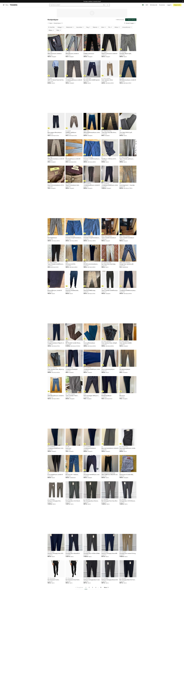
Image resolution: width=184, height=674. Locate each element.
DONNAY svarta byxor (89, 53)
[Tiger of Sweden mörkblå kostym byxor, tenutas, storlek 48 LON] (109, 279)
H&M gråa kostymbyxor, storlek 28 (56, 158)
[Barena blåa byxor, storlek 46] (56, 279)
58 (120, 499)
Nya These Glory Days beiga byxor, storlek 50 (108, 264)
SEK (147, 5)
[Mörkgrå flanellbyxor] (109, 384)
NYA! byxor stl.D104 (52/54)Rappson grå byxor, (72, 264)
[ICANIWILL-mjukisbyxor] (74, 121)
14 (100, 587)
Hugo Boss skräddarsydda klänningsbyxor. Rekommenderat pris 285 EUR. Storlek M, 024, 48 (73, 290)
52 (48, 183)
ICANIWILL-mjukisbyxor (71, 132)
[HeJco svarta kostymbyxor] (109, 358)
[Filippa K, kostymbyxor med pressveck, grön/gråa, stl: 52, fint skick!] (74, 174)
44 (120, 78)
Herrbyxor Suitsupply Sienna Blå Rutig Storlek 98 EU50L (109, 553)
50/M (67, 473)
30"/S (85, 394)
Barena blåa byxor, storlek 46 (55, 290)
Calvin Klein (88, 78)
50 (102, 52)
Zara (51, 394)
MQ (68, 446)
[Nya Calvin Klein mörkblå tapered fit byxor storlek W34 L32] (92, 68)
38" (48, 578)
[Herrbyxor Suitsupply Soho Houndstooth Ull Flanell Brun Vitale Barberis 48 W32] (56, 489)
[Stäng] (182, 1)
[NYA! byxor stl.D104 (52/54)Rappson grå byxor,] (74, 253)
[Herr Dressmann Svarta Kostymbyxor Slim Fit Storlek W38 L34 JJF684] (56, 568)
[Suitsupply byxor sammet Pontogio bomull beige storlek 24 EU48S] (127, 542)
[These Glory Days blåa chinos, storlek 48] (109, 121)
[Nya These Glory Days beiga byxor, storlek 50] (109, 253)
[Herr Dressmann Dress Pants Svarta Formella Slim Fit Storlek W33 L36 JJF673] (74, 568)
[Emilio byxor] (74, 437)
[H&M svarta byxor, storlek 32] (56, 42)
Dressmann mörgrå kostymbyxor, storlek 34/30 (73, 237)
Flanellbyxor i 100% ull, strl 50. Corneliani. (108, 159)
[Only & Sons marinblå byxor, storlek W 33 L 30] (92, 463)
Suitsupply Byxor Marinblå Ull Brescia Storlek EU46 (72, 553)
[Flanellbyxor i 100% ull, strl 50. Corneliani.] (109, 147)
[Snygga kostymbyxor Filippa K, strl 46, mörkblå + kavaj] (56, 331)
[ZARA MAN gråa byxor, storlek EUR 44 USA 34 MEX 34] (56, 384)
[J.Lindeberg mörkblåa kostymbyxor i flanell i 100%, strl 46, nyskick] (127, 279)
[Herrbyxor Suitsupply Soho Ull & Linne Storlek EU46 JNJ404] (56, 542)
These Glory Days (107, 130)
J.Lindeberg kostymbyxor (90, 448)
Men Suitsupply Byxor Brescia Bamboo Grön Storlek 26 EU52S (91, 501)
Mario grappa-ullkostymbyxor (55, 132)
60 (102, 499)
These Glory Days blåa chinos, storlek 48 (108, 132)
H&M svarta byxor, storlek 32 (54, 53)
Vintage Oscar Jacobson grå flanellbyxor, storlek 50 (126, 264)
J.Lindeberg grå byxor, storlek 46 (92, 185)
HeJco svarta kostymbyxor (107, 369)
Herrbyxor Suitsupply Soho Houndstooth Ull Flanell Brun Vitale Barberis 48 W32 (56, 501)
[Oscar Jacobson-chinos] (109, 68)
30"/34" (85, 157)
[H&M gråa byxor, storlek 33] (74, 42)
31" (84, 52)
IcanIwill (69, 130)
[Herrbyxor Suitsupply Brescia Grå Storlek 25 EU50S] (109, 568)
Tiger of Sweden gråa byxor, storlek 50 (126, 159)
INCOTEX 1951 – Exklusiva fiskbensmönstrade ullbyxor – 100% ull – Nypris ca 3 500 (74, 474)
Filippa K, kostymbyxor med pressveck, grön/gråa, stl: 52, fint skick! (74, 185)
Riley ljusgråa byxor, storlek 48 (73, 158)
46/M (85, 130)
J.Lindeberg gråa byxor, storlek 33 (74, 80)
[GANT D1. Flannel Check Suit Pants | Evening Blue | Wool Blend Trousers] (56, 68)
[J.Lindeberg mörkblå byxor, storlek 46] (109, 174)
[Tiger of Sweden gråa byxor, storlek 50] (127, 147)
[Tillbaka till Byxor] (48, 23)
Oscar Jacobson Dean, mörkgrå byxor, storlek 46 (109, 343)
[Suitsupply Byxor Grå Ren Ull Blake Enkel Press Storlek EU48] (92, 542)
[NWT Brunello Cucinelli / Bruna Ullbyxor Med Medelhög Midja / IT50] (74, 331)
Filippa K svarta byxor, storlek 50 (109, 53)
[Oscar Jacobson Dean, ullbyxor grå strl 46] (56, 358)
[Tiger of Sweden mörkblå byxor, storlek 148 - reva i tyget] (56, 253)
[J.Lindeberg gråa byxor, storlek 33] (74, 68)
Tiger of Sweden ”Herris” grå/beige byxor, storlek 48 (72, 395)
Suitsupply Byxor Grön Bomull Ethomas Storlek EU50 (73, 501)
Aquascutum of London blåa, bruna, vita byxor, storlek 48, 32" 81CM (127, 474)
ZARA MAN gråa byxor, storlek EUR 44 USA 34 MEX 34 (56, 395)
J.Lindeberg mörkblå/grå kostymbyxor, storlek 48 (71, 369)
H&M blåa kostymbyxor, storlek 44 (127, 80)
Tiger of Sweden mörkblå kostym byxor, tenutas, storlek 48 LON (109, 290)
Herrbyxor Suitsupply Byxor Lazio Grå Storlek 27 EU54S (92, 580)
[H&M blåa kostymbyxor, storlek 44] (127, 68)
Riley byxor (122, 395)
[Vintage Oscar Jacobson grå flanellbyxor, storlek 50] (127, 253)
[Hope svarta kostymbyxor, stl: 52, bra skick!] (56, 174)
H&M (51, 52)
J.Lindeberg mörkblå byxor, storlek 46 (109, 185)
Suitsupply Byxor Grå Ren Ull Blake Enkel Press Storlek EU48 (92, 553)
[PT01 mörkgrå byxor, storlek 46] (56, 463)
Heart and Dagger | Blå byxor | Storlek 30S (91, 395)
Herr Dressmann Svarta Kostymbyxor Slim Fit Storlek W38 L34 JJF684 (56, 580)
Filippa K (105, 52)
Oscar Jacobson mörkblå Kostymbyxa (125, 343)
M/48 (67, 288)
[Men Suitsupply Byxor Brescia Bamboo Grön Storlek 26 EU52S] (92, 489)
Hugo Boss (71, 288)
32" (48, 52)
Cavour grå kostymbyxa (89, 343)
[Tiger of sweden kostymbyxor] (109, 226)
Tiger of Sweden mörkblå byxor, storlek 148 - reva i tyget (55, 264)
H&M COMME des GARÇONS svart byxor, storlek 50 (109, 474)
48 (48, 78)
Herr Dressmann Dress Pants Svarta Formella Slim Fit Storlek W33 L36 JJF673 (73, 580)
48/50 (120, 262)
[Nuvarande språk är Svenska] (143, 5)
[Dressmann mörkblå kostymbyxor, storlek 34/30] (92, 147)
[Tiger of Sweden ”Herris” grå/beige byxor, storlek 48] (74, 384)
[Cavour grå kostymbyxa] (92, 331)
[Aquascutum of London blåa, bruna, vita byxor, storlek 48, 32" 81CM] (127, 463)
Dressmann (90, 157)
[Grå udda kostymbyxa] (127, 358)
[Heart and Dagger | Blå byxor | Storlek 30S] (92, 384)
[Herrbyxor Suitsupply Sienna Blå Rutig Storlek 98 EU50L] (109, 542)
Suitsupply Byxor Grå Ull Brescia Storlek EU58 (127, 501)
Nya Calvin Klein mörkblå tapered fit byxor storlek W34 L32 (91, 80)
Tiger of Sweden (125, 157)
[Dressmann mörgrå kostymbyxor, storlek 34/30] (74, 226)
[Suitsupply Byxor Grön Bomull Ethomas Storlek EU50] (74, 489)
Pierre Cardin (125, 446)
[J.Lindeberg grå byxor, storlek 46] (92, 174)
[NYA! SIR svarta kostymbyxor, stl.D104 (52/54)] (92, 253)
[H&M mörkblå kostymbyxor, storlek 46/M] (92, 121)
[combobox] (77, 5)
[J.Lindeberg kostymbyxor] (92, 437)
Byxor (50, 23)
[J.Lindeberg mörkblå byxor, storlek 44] (56, 437)
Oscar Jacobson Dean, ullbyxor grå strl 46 (56, 369)
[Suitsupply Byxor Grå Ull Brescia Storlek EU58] (127, 489)
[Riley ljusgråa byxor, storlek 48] (74, 147)
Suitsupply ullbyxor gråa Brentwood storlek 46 (125, 53)
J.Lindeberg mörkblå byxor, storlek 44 (56, 448)
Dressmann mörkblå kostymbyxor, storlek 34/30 (92, 159)
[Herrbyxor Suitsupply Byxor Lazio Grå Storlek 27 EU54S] (92, 568)
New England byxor (52, 237)
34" (84, 78)
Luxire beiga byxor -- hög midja (126, 185)
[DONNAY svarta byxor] (92, 42)
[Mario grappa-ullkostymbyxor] (56, 121)
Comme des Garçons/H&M (109, 473)
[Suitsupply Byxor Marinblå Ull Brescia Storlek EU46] (74, 542)
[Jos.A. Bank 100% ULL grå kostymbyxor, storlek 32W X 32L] (127, 121)
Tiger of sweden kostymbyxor (108, 237)
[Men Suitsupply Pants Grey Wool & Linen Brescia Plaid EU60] (109, 489)
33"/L (85, 473)
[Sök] (104, 5)
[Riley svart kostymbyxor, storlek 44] (109, 437)
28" (48, 157)
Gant (51, 78)
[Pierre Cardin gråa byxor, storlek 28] (127, 437)
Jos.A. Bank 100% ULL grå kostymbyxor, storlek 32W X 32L (127, 132)
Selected (87, 288)
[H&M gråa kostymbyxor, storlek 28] (56, 147)
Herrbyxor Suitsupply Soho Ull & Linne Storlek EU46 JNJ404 (55, 553)
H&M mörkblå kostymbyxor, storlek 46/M (92, 132)
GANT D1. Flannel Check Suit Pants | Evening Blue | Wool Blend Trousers (56, 80)
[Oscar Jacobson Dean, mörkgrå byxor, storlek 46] (109, 331)
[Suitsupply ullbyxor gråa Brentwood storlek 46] (127, 42)
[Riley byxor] (127, 384)
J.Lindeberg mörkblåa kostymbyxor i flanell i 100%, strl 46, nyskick (127, 290)
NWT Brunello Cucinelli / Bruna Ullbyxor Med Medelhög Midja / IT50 (73, 343)
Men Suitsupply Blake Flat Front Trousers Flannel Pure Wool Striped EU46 (127, 580)
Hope (51, 183)
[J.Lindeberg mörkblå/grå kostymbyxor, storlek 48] (74, 358)
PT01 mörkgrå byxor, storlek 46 (55, 474)
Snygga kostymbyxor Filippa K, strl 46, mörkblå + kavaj (56, 343)
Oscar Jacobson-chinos (107, 80)
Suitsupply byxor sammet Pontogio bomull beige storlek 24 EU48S (127, 553)
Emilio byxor (68, 448)
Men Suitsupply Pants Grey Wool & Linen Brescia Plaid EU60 (109, 501)
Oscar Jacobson (106, 78)
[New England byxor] (56, 226)
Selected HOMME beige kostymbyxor (89, 290)
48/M (102, 236)
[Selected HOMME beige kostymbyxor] (92, 279)
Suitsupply (124, 52)
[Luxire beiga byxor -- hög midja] (127, 174)
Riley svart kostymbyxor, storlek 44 (109, 448)
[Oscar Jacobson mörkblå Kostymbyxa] (127, 331)
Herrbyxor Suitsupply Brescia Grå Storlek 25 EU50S (109, 580)
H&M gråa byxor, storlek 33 (72, 53)
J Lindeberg (70, 78)
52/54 (67, 262)
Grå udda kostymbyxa (124, 369)
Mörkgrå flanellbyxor (106, 395)
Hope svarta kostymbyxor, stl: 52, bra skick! (56, 185)
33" (66, 52)
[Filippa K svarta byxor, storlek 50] (109, 42)
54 (84, 578)
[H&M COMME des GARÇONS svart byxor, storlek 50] (109, 463)
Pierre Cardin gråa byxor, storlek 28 (127, 448)
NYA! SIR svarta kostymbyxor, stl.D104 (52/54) (91, 264)
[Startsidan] (13, 5)
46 (120, 52)
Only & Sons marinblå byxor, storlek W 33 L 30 (92, 474)
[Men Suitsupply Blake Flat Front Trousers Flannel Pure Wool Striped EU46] (127, 568)
